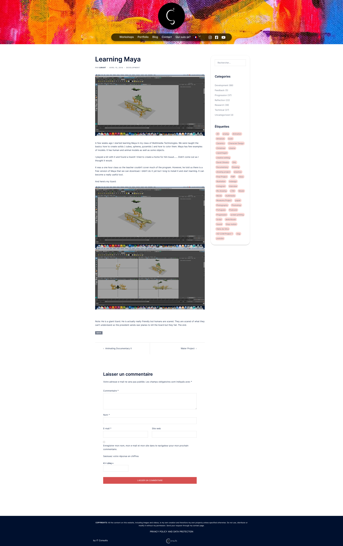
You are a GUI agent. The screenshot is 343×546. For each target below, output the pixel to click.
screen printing (237, 215)
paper (238, 200)
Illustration (220, 181)
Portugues (220, 210)
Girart (102, 68)
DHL (234, 162)
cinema (232, 148)
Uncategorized (222, 115)
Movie (219, 196)
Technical (219, 110)
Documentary (222, 167)
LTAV (232, 191)
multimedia (230, 196)
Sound (219, 224)
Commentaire (111, 390)
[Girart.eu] (171, 17)
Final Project (221, 177)
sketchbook (230, 219)
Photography (222, 205)
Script (219, 219)
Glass (241, 177)
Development (133, 68)
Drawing (235, 167)
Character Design (236, 143)
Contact (167, 37)
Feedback (220, 90)
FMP (233, 177)
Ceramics (220, 143)
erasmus (237, 172)
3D (217, 134)
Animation (237, 134)
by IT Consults (100, 540)
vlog (238, 234)
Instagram (220, 186)
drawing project (223, 172)
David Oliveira (222, 162)
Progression (221, 95)
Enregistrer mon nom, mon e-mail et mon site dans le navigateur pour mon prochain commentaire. (145, 447)
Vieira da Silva (222, 229)
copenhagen (221, 153)
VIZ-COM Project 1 (224, 234)
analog (226, 134)
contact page (198, 525)
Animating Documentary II (118, 348)
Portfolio (143, 37)
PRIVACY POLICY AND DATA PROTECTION (171, 531)
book (230, 139)
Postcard (233, 210)
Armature (220, 139)
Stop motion (231, 224)
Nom (106, 414)
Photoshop (236, 205)
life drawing (221, 191)
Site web (156, 428)
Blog (155, 37)
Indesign (233, 181)
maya (98, 333)
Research (219, 105)
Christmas (220, 148)
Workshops (126, 37)
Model (241, 191)
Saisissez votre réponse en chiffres (121, 456)
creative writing (223, 158)
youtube (220, 238)
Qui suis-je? (183, 37)
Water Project (188, 348)
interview (233, 186)
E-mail (107, 428)
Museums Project (223, 200)
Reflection (220, 100)
